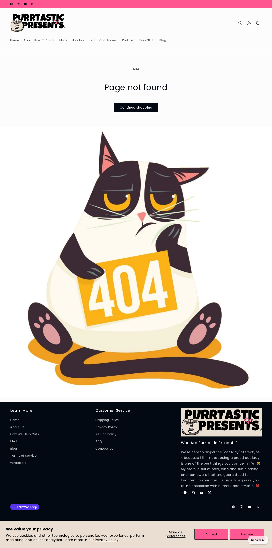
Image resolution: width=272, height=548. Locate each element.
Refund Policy (106, 434)
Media (14, 441)
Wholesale (18, 463)
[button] (30, 40)
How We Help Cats (24, 434)
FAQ (98, 441)
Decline (247, 534)
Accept (211, 534)
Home (14, 420)
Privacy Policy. (107, 540)
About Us (17, 427)
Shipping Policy (107, 420)
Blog (13, 448)
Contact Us (104, 448)
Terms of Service (23, 455)
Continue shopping (136, 107)
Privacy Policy (106, 427)
